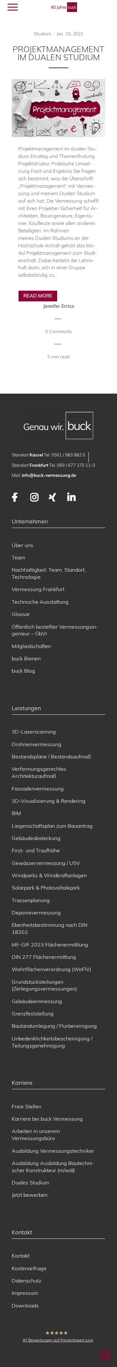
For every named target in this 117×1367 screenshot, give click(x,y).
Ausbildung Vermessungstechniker (53, 1151)
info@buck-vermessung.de (49, 475)
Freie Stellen (26, 1106)
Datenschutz (26, 1280)
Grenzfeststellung (33, 1013)
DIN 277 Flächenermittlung (44, 957)
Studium (42, 34)
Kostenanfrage (29, 1268)
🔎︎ (98, 7)
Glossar (21, 614)
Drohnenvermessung (36, 744)
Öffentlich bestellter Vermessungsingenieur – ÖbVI (55, 630)
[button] (105, 1355)
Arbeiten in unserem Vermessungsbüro (36, 1134)
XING (53, 497)
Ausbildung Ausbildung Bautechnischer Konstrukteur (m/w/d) (53, 1166)
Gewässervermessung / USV (46, 863)
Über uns (22, 545)
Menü (28, 6)
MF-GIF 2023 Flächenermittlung (50, 944)
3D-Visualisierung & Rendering (48, 801)
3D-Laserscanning (34, 731)
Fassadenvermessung (38, 788)
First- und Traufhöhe (36, 850)
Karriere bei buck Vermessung (47, 1118)
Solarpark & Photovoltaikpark (46, 887)
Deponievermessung (36, 912)
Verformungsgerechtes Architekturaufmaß (39, 772)
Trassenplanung (31, 900)
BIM (16, 813)
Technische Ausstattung (40, 602)
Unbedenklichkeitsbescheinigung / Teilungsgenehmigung (52, 1042)
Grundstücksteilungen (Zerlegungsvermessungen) (44, 985)
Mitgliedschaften (31, 646)
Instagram (34, 497)
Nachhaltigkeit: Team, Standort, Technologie (49, 573)
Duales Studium (30, 1182)
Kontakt (21, 1255)
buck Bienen (26, 658)
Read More (37, 296)
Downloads (25, 1305)
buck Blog (23, 670)
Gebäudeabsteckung (36, 838)
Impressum (25, 1293)
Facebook (16, 497)
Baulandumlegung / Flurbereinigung (54, 1026)
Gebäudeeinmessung (37, 1001)
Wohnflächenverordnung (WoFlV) (51, 969)
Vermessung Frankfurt (38, 589)
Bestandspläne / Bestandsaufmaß (51, 756)
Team (18, 557)
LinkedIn (71, 497)
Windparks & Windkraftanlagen (49, 875)
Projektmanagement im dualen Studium (58, 53)
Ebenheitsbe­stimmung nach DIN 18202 (49, 928)
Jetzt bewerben (29, 1195)
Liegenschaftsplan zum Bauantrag (52, 826)
